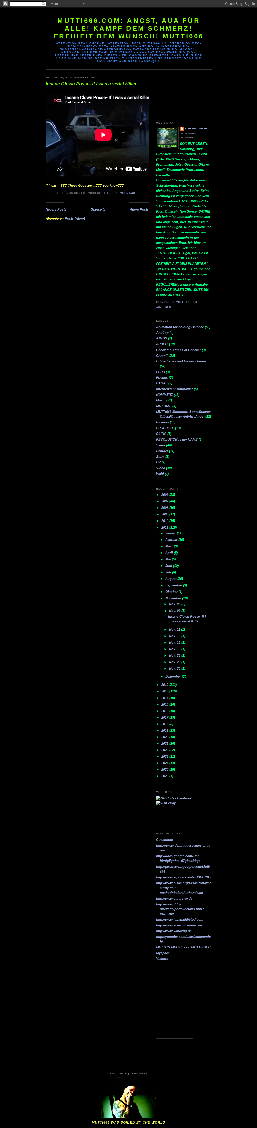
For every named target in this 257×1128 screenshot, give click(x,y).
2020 (165, 737)
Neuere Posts (56, 209)
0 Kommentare (124, 193)
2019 (165, 730)
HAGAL (161, 383)
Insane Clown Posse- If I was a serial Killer (91, 83)
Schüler (162, 451)
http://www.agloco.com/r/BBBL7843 (183, 877)
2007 (165, 501)
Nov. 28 (175, 655)
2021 (165, 743)
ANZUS (161, 338)
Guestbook (164, 840)
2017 (165, 717)
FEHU (160, 372)
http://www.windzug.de (174, 931)
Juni (169, 566)
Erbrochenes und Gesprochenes (181, 361)
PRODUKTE (165, 428)
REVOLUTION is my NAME (177, 439)
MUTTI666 (163, 406)
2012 (165, 685)
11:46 (106, 193)
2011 (165, 527)
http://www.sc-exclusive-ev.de (179, 925)
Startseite (98, 209)
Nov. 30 (175, 668)
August (171, 579)
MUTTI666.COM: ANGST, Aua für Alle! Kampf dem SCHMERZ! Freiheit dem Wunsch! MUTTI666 (129, 28)
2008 (165, 508)
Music (160, 400)
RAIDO (161, 434)
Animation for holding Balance (180, 327)
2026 (165, 776)
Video (160, 468)
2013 (165, 691)
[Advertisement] (178, 91)
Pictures (162, 422)
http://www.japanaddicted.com (179, 919)
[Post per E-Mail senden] (137, 193)
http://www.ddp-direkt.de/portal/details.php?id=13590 (180, 909)
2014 (165, 698)
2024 (165, 763)
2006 (165, 495)
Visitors (162, 959)
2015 (165, 704)
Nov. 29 (175, 662)
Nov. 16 (175, 642)
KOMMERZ (164, 395)
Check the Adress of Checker (178, 350)
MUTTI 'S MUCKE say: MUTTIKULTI (183, 947)
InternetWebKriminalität (174, 389)
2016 (165, 711)
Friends (162, 377)
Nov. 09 (175, 611)
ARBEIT (162, 344)
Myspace (163, 953)
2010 (165, 521)
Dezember (173, 676)
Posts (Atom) (75, 218)
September (174, 585)
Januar (171, 533)
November (173, 598)
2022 (165, 750)
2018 (165, 724)
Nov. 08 (175, 604)
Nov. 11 (175, 629)
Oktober (172, 592)
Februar (171, 540)
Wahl (160, 474)
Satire (160, 445)
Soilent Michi (196, 128)
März (169, 546)
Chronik (162, 356)
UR (158, 462)
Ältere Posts (139, 209)
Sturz (160, 457)
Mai (168, 559)
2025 (165, 769)
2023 (165, 756)
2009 (165, 514)
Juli (168, 572)
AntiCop (162, 333)
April (169, 553)
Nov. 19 (175, 649)
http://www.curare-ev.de (174, 898)
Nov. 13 (175, 636)
